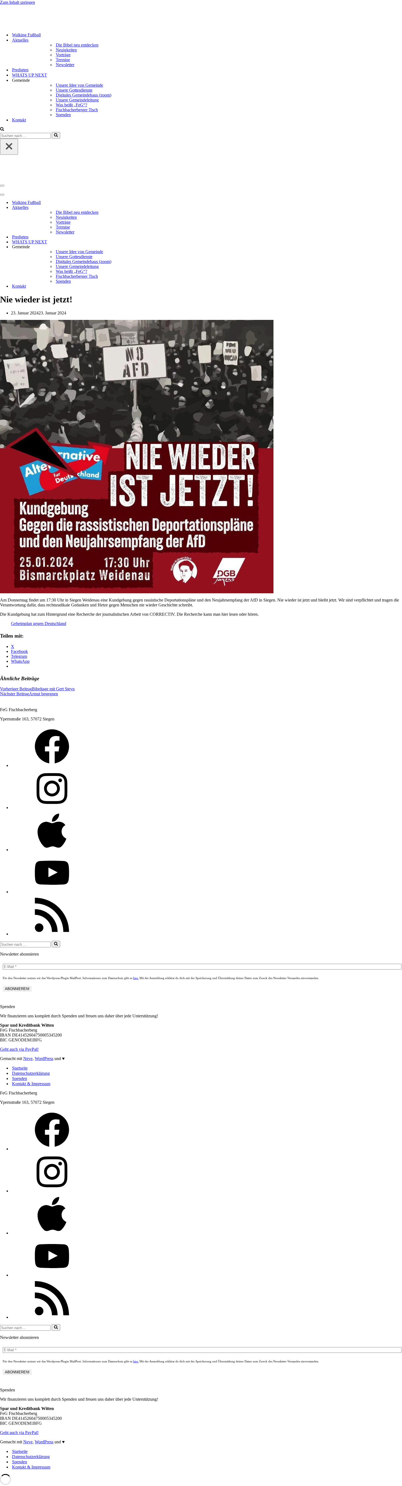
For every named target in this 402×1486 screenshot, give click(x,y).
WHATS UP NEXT (29, 75)
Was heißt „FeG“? (71, 105)
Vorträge (63, 54)
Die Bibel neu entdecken (77, 45)
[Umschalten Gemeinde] (399, 247)
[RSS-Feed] (52, 934)
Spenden (63, 114)
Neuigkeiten (66, 50)
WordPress (44, 1058)
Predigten (20, 70)
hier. (136, 978)
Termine (63, 59)
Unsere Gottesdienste (74, 90)
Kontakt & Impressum (31, 1083)
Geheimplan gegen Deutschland (38, 623)
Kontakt (19, 120)
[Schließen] (9, 147)
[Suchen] (2, 129)
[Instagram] (52, 807)
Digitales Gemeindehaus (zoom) (83, 95)
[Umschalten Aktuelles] (399, 207)
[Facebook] (52, 765)
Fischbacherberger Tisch (77, 109)
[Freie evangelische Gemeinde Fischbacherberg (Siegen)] (60, 25)
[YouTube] (52, 891)
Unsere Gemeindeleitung (77, 100)
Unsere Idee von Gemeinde (79, 85)
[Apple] (52, 849)
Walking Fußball (26, 35)
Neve (28, 1058)
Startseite (20, 1068)
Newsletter (65, 64)
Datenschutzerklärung (31, 1073)
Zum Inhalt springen (17, 2)
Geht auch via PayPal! (19, 1049)
